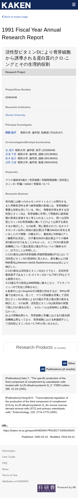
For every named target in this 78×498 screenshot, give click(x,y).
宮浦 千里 (10, 154)
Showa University (15, 114)
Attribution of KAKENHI (15, 481)
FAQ (4, 463)
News (5, 469)
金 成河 (9, 150)
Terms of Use (9, 475)
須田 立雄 (10, 162)
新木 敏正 (10, 158)
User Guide (8, 456)
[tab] (41, 347)
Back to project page (16, 16)
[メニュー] (73, 4)
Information (8, 450)
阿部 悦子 (10, 132)
